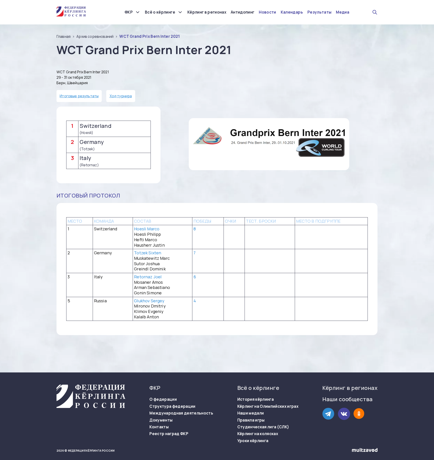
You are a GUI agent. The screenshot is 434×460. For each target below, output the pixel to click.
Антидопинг (242, 12)
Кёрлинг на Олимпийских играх (268, 406)
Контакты (159, 427)
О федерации (163, 399)
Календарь (292, 12)
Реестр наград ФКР (168, 434)
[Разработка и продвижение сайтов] (364, 451)
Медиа (342, 12)
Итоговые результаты (79, 95)
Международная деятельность (181, 413)
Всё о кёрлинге (160, 12)
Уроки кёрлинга (253, 441)
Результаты (319, 12)
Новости (267, 12)
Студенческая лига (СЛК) (263, 427)
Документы (160, 420)
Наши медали (250, 413)
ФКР (129, 12)
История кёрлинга (255, 399)
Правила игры (251, 420)
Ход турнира (121, 95)
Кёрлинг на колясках (257, 434)
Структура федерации (172, 406)
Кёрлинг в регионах (206, 12)
